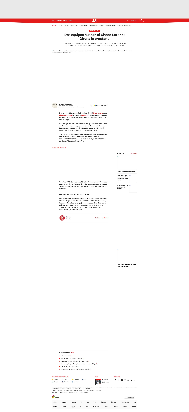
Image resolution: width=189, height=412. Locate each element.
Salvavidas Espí (65, 356)
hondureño (85, 115)
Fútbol (65, 20)
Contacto (54, 390)
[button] (91, 105)
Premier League (83, 25)
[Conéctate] (128, 20)
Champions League (110, 25)
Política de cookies (78, 390)
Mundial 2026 (74, 25)
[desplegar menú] (53, 21)
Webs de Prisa (131, 397)
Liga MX (66, 25)
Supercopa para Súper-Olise (69, 367)
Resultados (59, 20)
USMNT (101, 25)
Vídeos (70, 20)
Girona (68, 217)
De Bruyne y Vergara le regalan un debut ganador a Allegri (78, 364)
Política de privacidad (68, 390)
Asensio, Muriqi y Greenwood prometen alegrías (75, 369)
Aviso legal (60, 390)
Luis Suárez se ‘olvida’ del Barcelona (72, 359)
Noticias (97, 218)
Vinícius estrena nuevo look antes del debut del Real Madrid (122, 178)
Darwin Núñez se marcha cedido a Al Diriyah (74, 361)
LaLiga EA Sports (93, 25)
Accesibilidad (98, 390)
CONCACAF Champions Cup (124, 25)
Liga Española (94, 30)
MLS (61, 25)
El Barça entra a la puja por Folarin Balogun (122, 187)
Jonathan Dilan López (65, 104)
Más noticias (133, 153)
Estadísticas (105, 218)
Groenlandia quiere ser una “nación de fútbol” (126, 266)
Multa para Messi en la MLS (126, 171)
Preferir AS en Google (101, 105)
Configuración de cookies (89, 390)
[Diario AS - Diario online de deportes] (94, 20)
